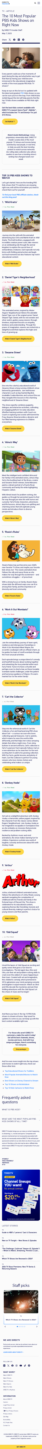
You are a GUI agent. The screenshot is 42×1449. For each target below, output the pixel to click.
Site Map (5, 1417)
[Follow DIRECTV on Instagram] (16, 1366)
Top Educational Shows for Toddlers (19, 1071)
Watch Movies (7, 1378)
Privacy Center (7, 1408)
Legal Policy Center (9, 1405)
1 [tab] (17, 1326)
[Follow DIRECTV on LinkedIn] (4, 1366)
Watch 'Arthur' (10, 918)
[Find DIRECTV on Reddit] (29, 1366)
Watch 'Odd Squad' (12, 998)
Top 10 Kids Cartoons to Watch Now (19, 1088)
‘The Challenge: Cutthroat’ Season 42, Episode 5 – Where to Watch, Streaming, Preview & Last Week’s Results (20, 1250)
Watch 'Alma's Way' (12, 518)
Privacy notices (7, 1414)
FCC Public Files (7, 1422)
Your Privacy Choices (12, 1411)
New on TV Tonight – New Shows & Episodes (19, 1240)
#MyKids (5, 1163)
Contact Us (6, 1425)
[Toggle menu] (38, 3)
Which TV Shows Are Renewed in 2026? (17, 1258)
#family (5, 1159)
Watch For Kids (7, 1387)
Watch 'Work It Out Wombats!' (15, 683)
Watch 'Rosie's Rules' (12, 596)
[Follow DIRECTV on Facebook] (12, 1366)
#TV (3, 1164)
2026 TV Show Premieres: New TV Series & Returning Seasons (18, 1268)
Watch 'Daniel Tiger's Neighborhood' (18, 339)
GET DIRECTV (21, 1447)
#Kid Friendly (7, 1161)
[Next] (37, 1326)
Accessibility (6, 1419)
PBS (22, 93)
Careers (5, 1402)
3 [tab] (21, 1326)
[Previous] (6, 1326)
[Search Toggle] (35, 3)
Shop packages (21, 1049)
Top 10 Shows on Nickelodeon (17, 1084)
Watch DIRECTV (7, 1375)
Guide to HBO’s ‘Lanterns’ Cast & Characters (19, 1232)
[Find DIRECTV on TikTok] (25, 1366)
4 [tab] (22, 1326)
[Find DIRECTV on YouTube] (21, 1366)
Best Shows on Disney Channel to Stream (21, 1081)
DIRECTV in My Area (9, 1390)
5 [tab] (24, 1326)
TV (3, 1230)
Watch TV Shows (8, 1381)
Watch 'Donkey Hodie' (13, 852)
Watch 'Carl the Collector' (14, 769)
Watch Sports (7, 1384)
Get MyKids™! (10, 122)
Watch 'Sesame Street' (13, 429)
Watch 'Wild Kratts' (12, 264)
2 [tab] (19, 1326)
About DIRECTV (7, 1399)
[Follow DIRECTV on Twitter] (8, 1366)
